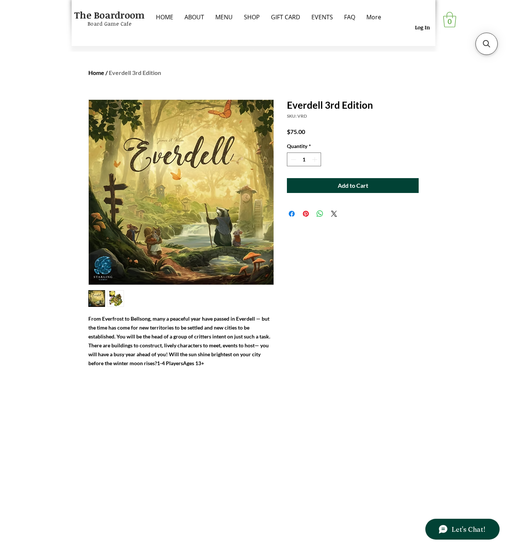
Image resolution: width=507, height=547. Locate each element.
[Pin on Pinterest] (305, 213)
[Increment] (315, 159)
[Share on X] (334, 213)
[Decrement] (292, 159)
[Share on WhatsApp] (319, 213)
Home (96, 72)
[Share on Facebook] (291, 213)
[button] (449, 19)
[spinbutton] (304, 159)
